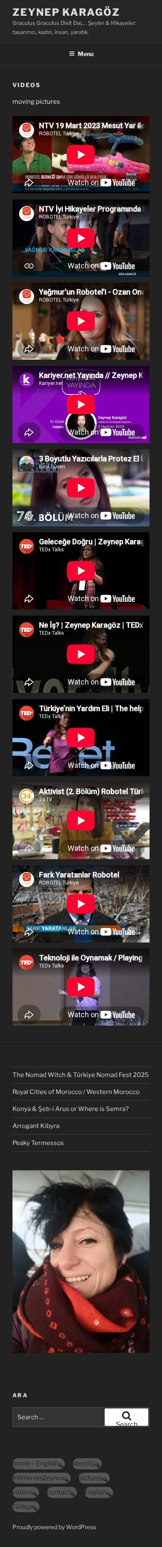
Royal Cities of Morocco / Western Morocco (76, 1092)
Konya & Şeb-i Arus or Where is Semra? (70, 1109)
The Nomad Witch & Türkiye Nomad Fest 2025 (80, 1075)
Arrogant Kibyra (35, 1126)
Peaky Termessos (38, 1143)
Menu (85, 53)
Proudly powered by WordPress (54, 1526)
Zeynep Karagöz (66, 12)
